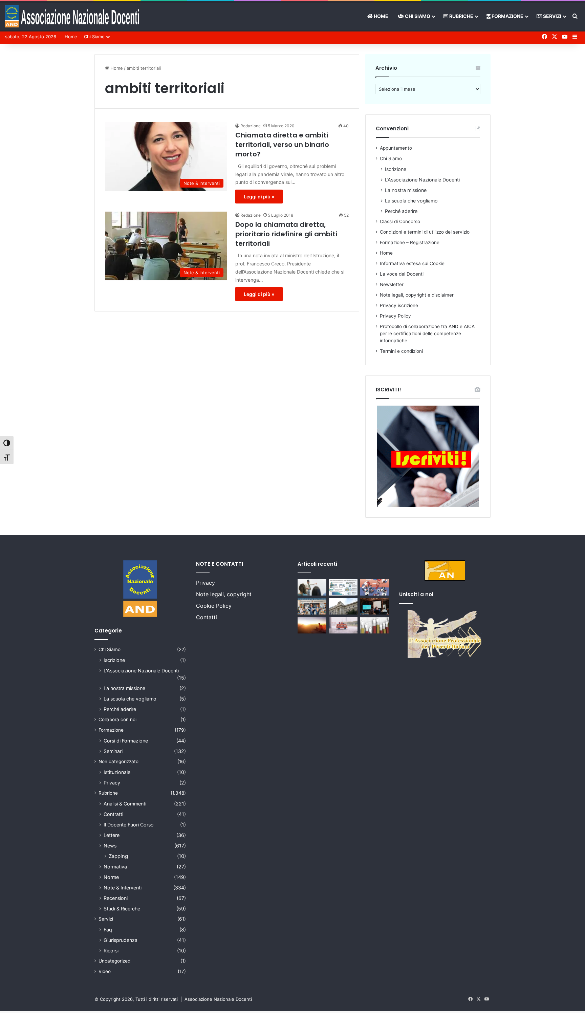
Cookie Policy (214, 605)
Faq (108, 929)
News (110, 845)
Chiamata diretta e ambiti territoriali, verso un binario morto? (282, 144)
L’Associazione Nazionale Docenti (422, 179)
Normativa (115, 866)
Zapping (118, 856)
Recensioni (116, 898)
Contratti (113, 814)
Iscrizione (395, 169)
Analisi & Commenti (125, 803)
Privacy (112, 782)
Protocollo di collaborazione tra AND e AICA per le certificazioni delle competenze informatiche (427, 333)
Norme (111, 877)
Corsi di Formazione (126, 740)
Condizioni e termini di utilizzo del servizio (425, 232)
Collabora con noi (117, 719)
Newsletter (392, 284)
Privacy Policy (395, 316)
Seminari (113, 751)
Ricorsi (111, 950)
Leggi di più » (259, 196)
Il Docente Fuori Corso (129, 824)
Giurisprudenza (120, 940)
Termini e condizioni (401, 351)
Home (380, 16)
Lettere (112, 835)
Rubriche (460, 16)
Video (105, 971)
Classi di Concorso (400, 221)
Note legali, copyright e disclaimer (417, 295)
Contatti (206, 617)
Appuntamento (396, 148)
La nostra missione (406, 190)
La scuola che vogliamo (411, 200)
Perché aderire (401, 211)
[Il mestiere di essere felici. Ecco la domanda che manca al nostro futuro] (312, 625)
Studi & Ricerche (122, 908)
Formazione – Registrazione (409, 242)
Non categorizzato (118, 761)
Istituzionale (117, 772)
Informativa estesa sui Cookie (412, 263)
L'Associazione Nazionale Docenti (141, 670)
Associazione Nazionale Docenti (218, 999)
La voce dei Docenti (402, 274)
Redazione (250, 125)
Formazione (507, 16)
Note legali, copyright (224, 594)
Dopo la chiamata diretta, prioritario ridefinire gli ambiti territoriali (286, 234)
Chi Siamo (417, 16)
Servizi (551, 16)
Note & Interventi (123, 887)
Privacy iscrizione (399, 305)
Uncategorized (114, 961)
